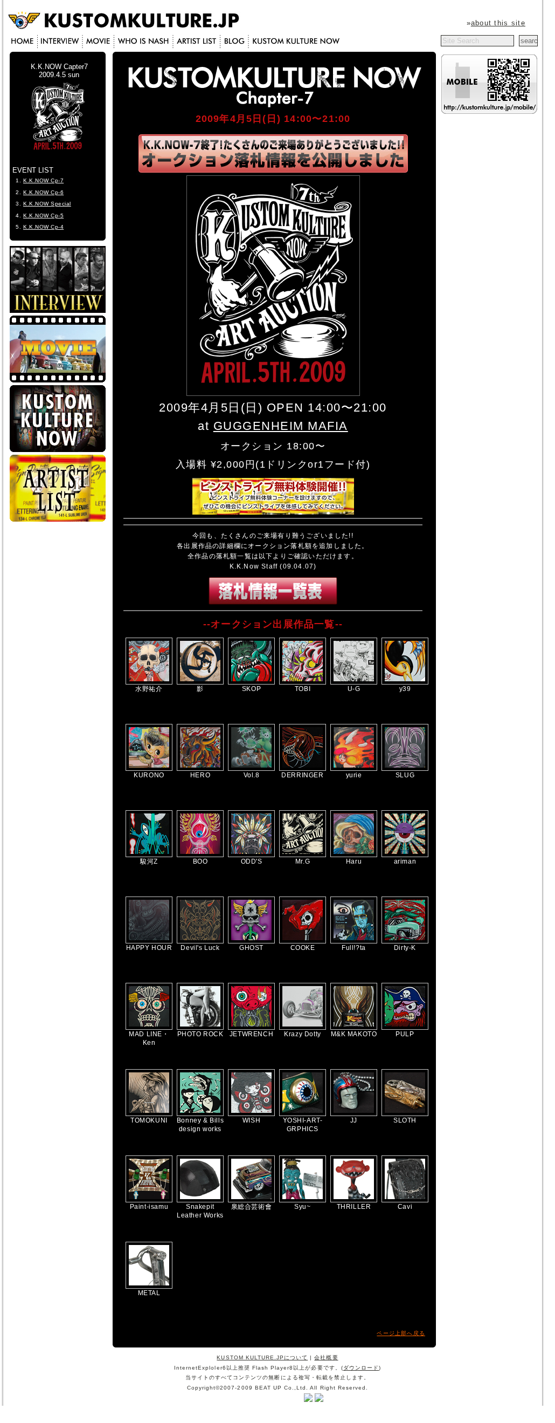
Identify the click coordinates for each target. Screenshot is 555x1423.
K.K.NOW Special (47, 204)
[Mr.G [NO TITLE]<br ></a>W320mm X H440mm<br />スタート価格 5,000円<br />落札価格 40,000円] (302, 855)
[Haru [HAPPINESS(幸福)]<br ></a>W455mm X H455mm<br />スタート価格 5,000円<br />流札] (353, 855)
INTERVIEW (60, 41)
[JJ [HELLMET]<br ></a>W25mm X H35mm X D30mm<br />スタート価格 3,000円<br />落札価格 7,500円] (353, 1114)
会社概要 (326, 1357)
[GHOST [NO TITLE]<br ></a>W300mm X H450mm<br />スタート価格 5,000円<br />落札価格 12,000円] (251, 941)
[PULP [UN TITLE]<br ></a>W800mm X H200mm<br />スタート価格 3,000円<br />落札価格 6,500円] (404, 1027)
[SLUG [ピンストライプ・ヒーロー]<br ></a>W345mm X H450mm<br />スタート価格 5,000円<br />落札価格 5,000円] (404, 768)
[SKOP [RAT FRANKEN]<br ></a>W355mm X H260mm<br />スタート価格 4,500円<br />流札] (251, 682)
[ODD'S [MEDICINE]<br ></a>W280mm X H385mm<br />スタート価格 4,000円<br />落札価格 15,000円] (251, 855)
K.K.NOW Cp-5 (43, 215)
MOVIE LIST (99, 41)
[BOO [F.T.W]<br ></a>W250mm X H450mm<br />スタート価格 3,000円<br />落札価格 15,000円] (200, 855)
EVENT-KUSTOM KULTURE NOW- (294, 41)
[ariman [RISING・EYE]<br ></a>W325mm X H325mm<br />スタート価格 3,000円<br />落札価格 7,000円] (404, 855)
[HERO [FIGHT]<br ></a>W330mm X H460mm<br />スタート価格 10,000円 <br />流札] (200, 768)
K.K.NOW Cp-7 (43, 180)
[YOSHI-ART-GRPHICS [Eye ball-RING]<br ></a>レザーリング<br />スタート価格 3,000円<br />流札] (302, 1114)
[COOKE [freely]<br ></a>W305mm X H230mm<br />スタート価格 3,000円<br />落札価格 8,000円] (302, 941)
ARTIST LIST (198, 41)
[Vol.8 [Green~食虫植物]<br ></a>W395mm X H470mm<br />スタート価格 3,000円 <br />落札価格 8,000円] (251, 768)
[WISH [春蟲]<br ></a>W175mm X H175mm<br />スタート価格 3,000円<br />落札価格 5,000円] (251, 1114)
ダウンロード (361, 1368)
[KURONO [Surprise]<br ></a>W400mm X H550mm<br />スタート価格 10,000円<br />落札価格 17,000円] (149, 768)
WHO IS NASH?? (145, 41)
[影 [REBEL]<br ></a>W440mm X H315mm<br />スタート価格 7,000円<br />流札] (200, 682)
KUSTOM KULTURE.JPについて (262, 1357)
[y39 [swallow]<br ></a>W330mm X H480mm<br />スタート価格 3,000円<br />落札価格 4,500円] (404, 682)
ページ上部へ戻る (401, 1333)
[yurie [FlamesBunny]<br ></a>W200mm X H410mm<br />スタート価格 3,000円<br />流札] (353, 768)
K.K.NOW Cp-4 (43, 227)
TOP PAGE (24, 41)
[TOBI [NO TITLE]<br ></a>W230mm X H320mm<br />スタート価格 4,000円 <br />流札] (302, 682)
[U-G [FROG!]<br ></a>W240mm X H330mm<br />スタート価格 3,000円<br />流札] (353, 682)
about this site (498, 23)
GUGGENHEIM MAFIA (280, 426)
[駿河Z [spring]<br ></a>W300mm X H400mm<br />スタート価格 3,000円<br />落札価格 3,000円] (149, 855)
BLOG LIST (235, 41)
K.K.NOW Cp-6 (43, 192)
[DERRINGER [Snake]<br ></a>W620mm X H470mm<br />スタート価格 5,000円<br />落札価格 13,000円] (302, 768)
